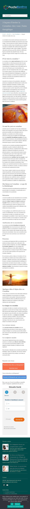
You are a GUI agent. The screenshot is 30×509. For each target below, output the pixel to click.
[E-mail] (7, 486)
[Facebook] (4, 486)
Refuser (17, 504)
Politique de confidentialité (11, 493)
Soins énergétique (16, 34)
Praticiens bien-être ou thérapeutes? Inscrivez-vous (13, 366)
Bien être (9, 34)
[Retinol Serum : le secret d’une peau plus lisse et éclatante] (5, 470)
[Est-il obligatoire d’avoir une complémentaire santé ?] (5, 449)
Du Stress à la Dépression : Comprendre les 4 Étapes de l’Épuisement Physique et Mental (18, 457)
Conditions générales (10, 492)
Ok (12, 504)
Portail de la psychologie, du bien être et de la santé (15, 6)
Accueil (3, 34)
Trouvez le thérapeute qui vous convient (14, 377)
